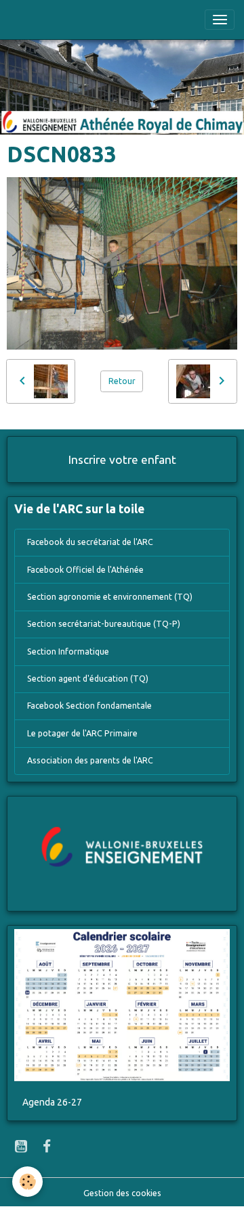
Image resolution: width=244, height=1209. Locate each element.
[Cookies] (27, 1181)
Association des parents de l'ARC (90, 760)
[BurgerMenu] (220, 19)
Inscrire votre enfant (122, 459)
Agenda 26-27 (52, 1102)
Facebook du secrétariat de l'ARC (90, 542)
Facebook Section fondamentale (89, 705)
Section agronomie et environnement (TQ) (109, 596)
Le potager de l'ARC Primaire (82, 733)
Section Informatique (68, 651)
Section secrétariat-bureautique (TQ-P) (103, 623)
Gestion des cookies (122, 1193)
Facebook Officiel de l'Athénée (85, 569)
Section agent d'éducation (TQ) (87, 678)
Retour (122, 381)
